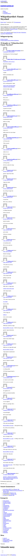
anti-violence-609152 (7, 489)
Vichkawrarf (10, 250)
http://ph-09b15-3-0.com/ (8, 451)
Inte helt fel (5, 509)
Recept (4, 522)
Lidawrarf (9, 398)
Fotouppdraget (6, 505)
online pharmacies (11, 473)
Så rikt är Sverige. (4, 39)
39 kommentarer (17, 22)
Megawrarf (9, 239)
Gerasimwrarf (10, 196)
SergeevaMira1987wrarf (12, 69)
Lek (4, 511)
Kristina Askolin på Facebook (13, 50)
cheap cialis (5, 465)
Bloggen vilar (16, 489)
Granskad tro (5, 507)
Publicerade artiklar (7, 520)
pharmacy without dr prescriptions (10, 476)
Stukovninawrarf (11, 365)
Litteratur (5, 512)
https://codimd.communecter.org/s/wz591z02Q (12, 490)
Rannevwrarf (10, 170)
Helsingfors (23, 32)
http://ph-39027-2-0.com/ (8, 327)
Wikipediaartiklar (8, 33)
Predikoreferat (6, 519)
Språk (4, 525)
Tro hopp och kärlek (7, 527)
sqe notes (5, 495)
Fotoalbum (5, 12)
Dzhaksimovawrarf (11, 376)
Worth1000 (5, 532)
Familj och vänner (7, 503)
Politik (4, 518)
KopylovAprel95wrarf (12, 159)
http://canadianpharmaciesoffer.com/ (10, 478)
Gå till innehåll (4, 1)
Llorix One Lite (4, 554)
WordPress (14, 554)
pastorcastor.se (7, 5)
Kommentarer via (7, 540)
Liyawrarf (9, 387)
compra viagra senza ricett (8, 288)
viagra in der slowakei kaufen (9, 85)
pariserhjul (3, 33)
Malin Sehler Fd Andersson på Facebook (16, 59)
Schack (4, 524)
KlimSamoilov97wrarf (12, 115)
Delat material (6, 500)
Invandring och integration (8, 510)
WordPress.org (6, 541)
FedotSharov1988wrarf (12, 105)
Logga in (5, 538)
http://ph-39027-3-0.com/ (8, 349)
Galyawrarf (9, 228)
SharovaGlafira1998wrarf (13, 126)
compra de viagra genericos (8, 86)
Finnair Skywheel (13, 29)
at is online (5, 301)
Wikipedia (8, 32)
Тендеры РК (6, 492)
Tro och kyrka (6, 529)
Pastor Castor (3, 22)
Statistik (4, 526)
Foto (5, 32)
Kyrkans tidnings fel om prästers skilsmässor (10, 40)
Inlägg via (6, 539)
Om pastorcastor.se (7, 13)
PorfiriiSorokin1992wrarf (13, 137)
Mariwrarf (9, 217)
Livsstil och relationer (7, 513)
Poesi (4, 517)
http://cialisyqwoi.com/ (7, 464)
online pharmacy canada (8, 479)
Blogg (4, 11)
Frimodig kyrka (6, 506)
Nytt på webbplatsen (7, 514)
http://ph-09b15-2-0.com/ (8, 425)
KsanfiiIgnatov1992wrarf (12, 94)
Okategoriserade (6, 516)
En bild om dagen (6, 502)
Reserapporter (6, 523)
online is (5, 314)
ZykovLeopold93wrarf (12, 148)
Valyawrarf (9, 207)
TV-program (5, 530)
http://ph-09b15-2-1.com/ (8, 438)
